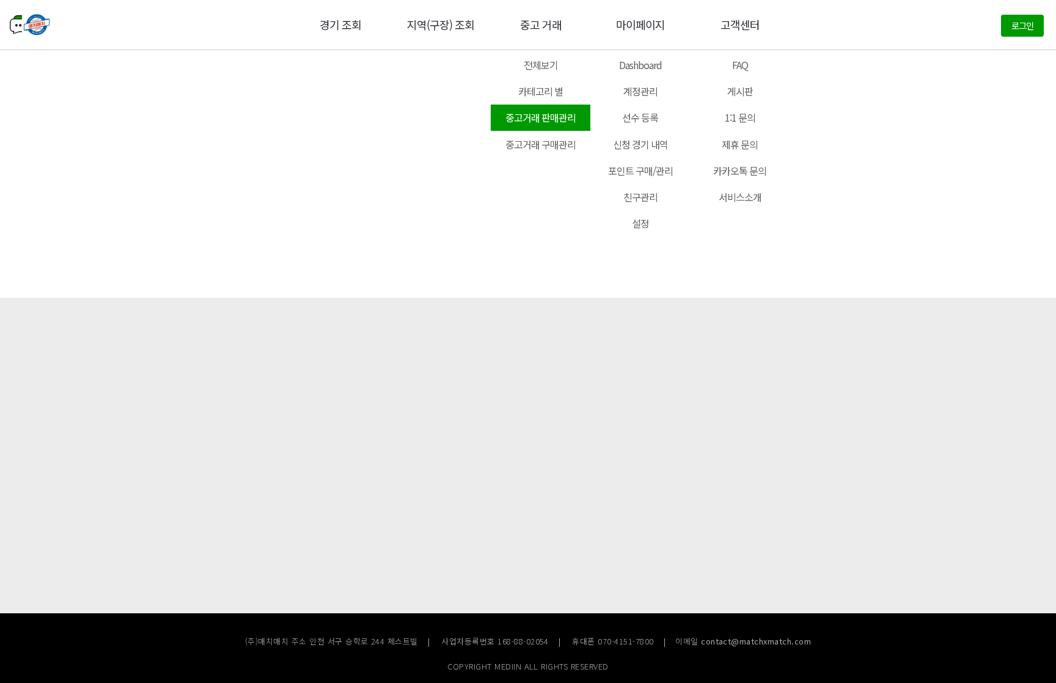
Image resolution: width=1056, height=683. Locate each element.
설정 (640, 223)
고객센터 (740, 24)
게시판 (740, 91)
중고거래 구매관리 (540, 144)
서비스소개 (740, 197)
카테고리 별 (540, 91)
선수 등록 (640, 117)
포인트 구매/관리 (640, 170)
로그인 (1022, 25)
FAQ (740, 64)
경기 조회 (340, 24)
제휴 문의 (740, 144)
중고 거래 (541, 24)
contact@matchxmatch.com (756, 641)
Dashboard (640, 64)
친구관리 (640, 197)
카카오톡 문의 (739, 170)
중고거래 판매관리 (540, 117)
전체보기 (541, 64)
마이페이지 (640, 24)
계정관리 (640, 91)
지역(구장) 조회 (440, 24)
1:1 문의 (740, 117)
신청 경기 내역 (640, 144)
